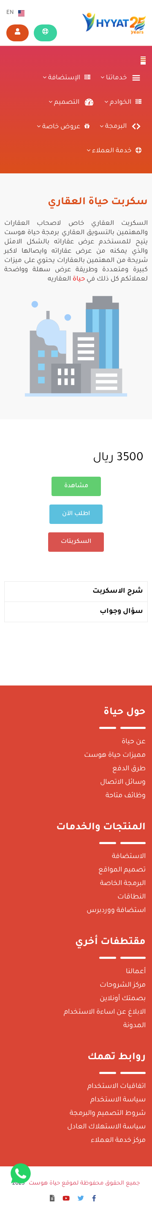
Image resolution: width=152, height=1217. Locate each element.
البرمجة (115, 127)
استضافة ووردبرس (116, 911)
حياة (78, 279)
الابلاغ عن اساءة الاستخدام (105, 1012)
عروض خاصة (60, 127)
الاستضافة (129, 857)
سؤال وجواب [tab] (121, 611)
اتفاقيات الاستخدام (116, 1086)
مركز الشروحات (123, 985)
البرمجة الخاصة (123, 884)
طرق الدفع (129, 769)
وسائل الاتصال (123, 782)
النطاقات (131, 897)
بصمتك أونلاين (123, 999)
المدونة (134, 1026)
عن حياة (134, 742)
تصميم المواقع (122, 870)
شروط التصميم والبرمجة (108, 1113)
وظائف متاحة (126, 796)
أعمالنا (136, 972)
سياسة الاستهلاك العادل (106, 1127)
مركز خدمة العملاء (118, 1140)
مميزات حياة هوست (115, 755)
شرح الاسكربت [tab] (117, 591)
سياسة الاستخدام (118, 1100)
